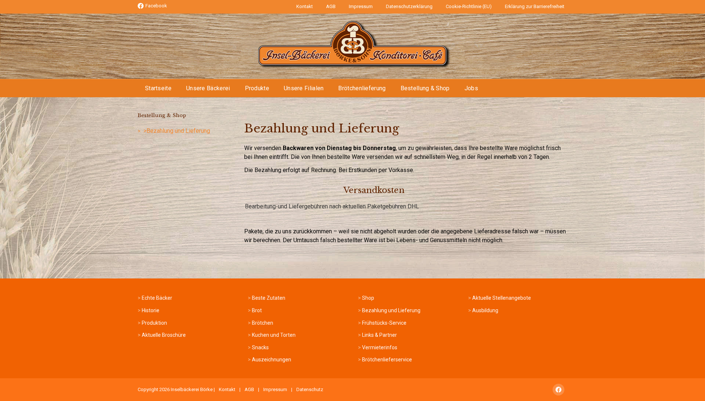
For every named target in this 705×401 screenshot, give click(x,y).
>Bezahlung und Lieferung (177, 130)
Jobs (471, 88)
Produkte (257, 88)
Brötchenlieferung (362, 88)
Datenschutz (309, 389)
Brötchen (262, 323)
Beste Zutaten (268, 298)
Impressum (361, 6)
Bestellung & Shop (425, 88)
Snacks (260, 347)
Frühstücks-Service (384, 323)
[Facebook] (558, 389)
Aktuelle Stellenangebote (501, 298)
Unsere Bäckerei (208, 88)
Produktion (154, 323)
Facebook (156, 5)
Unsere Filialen (304, 88)
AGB (331, 6)
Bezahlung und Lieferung (391, 310)
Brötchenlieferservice (387, 359)
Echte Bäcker (157, 298)
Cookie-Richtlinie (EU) (469, 6)
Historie (150, 310)
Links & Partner (379, 335)
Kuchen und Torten (274, 335)
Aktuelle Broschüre (164, 335)
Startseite (158, 88)
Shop (368, 298)
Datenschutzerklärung (409, 6)
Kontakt (304, 6)
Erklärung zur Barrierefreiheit (534, 6)
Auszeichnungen (271, 359)
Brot (257, 310)
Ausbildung (485, 310)
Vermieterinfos (379, 347)
